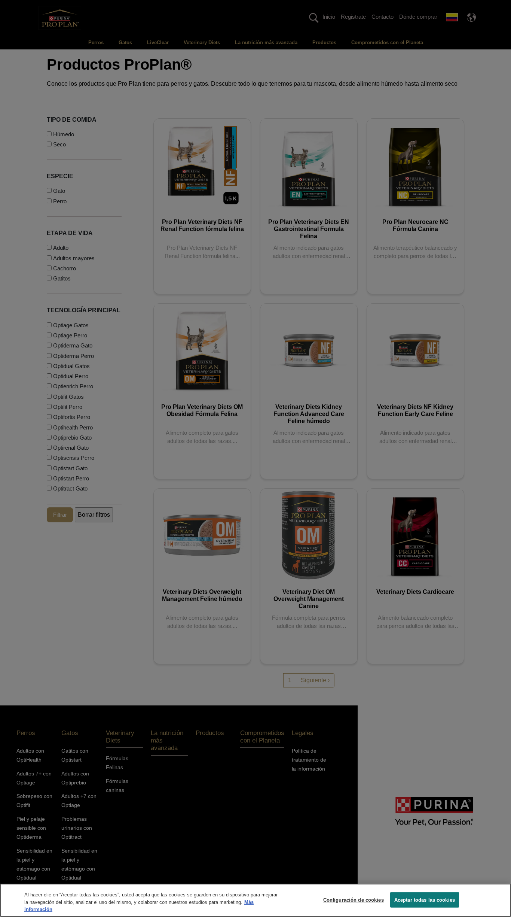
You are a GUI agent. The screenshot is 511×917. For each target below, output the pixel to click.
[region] (255, 900)
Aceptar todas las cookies (424, 899)
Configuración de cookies (353, 899)
